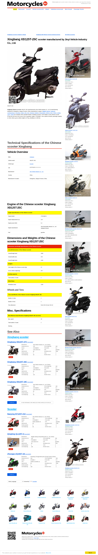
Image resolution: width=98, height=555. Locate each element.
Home (15, 9)
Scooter (28, 9)
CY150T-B (71, 273)
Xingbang (32, 157)
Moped (47, 9)
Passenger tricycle (79, 9)
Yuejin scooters (68, 131)
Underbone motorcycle (57, 9)
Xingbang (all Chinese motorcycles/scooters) (48, 34)
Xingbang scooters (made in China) (16, 34)
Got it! (90, 553)
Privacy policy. (36, 537)
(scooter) (20, 342)
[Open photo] (34, 75)
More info (48, 553)
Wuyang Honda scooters (69, 230)
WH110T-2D (73, 228)
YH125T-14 (71, 197)
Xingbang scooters (68, 469)
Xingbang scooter (18, 337)
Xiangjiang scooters (69, 426)
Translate (34, 481)
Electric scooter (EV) (38, 9)
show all (12, 402)
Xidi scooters (67, 317)
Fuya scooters (67, 80)
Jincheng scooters (68, 162)
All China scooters (70, 34)
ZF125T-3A (71, 391)
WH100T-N (73, 347)
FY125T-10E (71, 79)
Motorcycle (21, 9)
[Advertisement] (49, 22)
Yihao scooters (68, 199)
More (10, 357)
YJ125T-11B (71, 130)
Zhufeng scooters (68, 393)
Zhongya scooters (68, 275)
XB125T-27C (72, 468)
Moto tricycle (68, 9)
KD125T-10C (71, 316)
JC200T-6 (71, 161)
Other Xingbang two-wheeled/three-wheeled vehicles (36, 402)
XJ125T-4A (72, 424)
